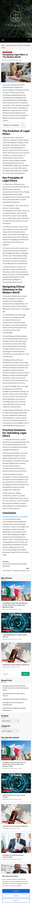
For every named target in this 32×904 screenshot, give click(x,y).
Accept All (16, 891)
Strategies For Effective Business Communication (13, 703)
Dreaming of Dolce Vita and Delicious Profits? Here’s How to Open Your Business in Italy (14, 605)
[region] (16, 888)
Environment (6, 850)
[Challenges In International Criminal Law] (16, 653)
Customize (16, 895)
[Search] (29, 40)
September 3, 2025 (16, 859)
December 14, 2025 (16, 609)
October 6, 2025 (16, 667)
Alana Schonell (7, 60)
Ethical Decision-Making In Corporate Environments (14, 709)
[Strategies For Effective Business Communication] (16, 843)
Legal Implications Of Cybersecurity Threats (13, 694)
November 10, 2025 (16, 639)
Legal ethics (6, 85)
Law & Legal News (7, 52)
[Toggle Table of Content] (22, 125)
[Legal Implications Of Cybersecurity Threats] (16, 623)
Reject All (16, 900)
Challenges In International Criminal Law (15, 665)
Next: (16, 570)
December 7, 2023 (17, 60)
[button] (3, 40)
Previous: (14, 564)
